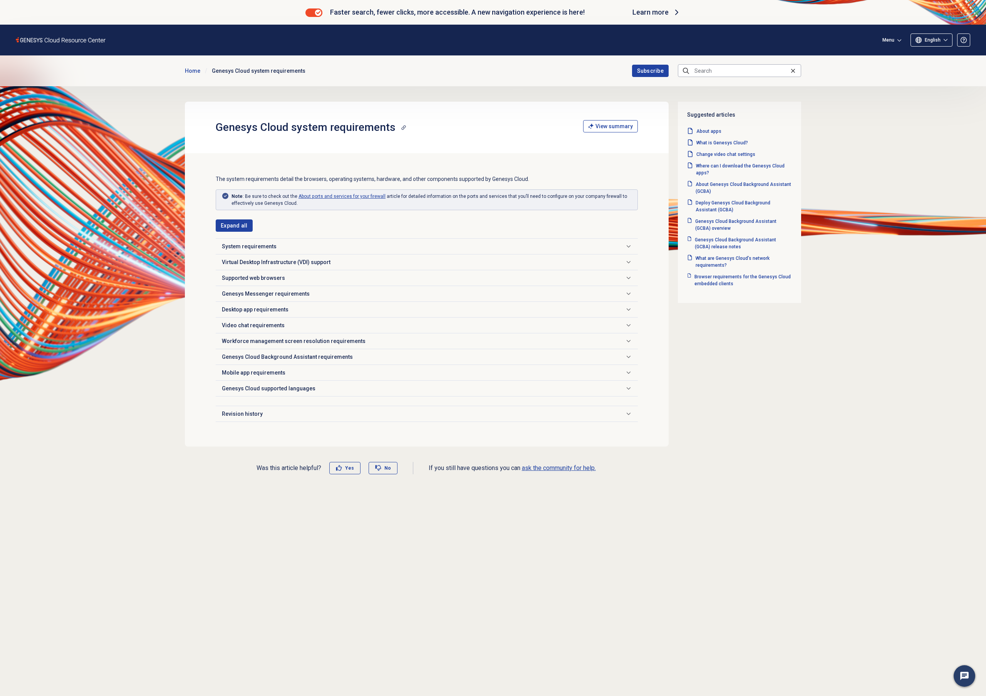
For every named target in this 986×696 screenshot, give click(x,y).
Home (192, 71)
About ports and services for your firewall (342, 196)
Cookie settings (64, 661)
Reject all (214, 661)
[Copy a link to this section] (403, 127)
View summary (614, 126)
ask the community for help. (559, 468)
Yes (349, 468)
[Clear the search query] (793, 70)
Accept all (277, 661)
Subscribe (650, 71)
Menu (888, 40)
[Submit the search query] (686, 71)
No (387, 468)
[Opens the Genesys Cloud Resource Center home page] (61, 40)
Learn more (650, 12)
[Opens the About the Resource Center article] (963, 40)
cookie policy (267, 623)
